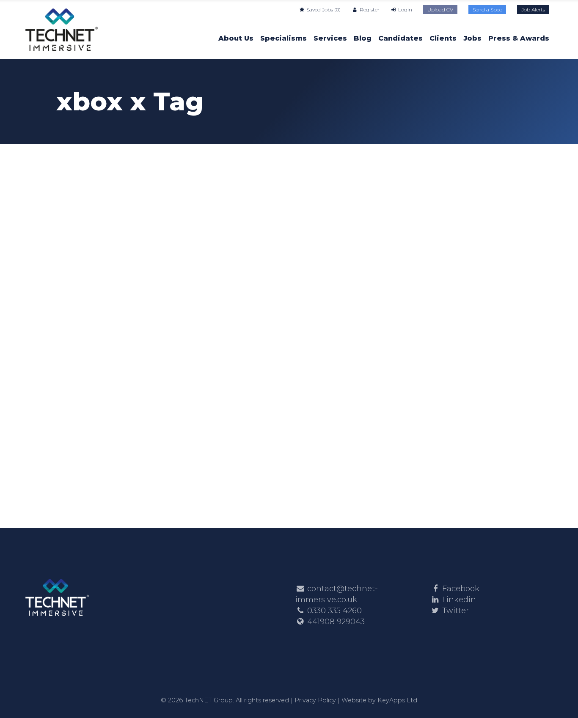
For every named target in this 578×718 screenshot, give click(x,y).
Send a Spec (487, 9)
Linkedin (459, 599)
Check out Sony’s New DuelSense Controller (108, 312)
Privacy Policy (315, 700)
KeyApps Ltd (397, 700)
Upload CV (440, 9)
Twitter (455, 610)
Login (404, 9)
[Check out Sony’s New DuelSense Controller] (129, 202)
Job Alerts (533, 9)
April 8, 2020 (82, 260)
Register (368, 9)
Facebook (460, 588)
